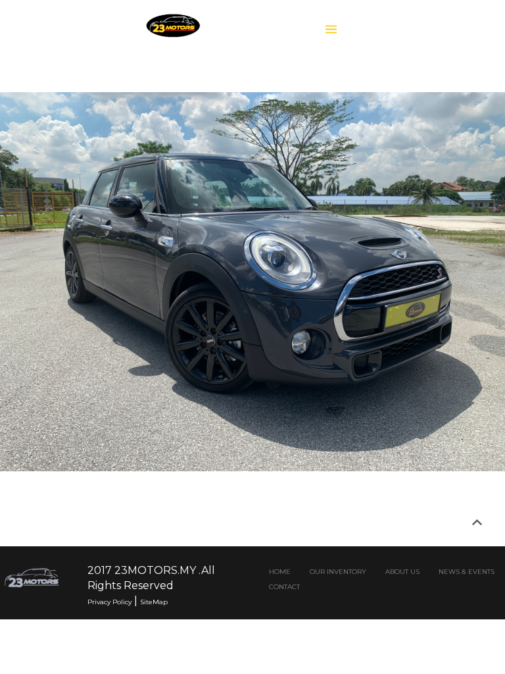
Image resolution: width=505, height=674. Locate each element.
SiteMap (154, 602)
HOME (280, 571)
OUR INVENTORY (338, 571)
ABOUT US (402, 571)
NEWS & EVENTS (466, 571)
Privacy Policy (109, 602)
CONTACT (284, 587)
